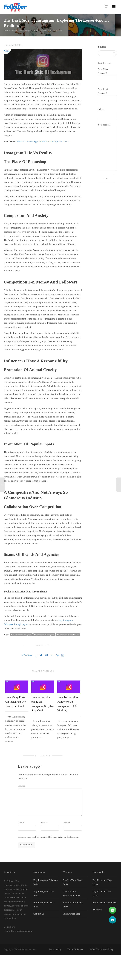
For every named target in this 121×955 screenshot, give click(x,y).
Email (43, 822)
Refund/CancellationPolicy (101, 949)
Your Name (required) (103, 71)
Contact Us (38, 913)
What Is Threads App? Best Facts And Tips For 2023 (42, 141)
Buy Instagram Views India (44, 904)
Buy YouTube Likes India (72, 882)
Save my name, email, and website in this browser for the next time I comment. (49, 837)
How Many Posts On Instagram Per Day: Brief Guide (15, 702)
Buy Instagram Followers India (45, 882)
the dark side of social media (68, 635)
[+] (16, 687)
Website (67, 822)
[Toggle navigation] (113, 6)
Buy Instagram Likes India (43, 893)
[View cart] (105, 6)
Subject (101, 109)
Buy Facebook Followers (104, 902)
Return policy (55, 949)
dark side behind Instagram (21, 635)
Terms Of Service (75, 949)
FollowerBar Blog (71, 913)
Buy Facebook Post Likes (102, 893)
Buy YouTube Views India (73, 904)
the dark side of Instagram (44, 635)
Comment (21, 786)
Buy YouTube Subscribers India (71, 893)
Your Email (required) (103, 91)
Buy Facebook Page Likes (102, 882)
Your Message (104, 125)
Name (20, 822)
